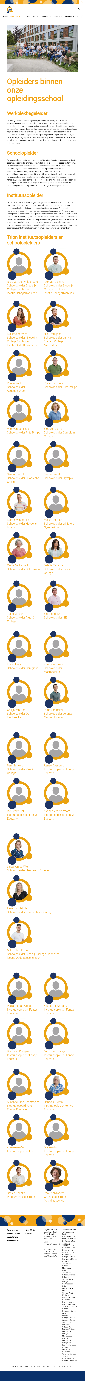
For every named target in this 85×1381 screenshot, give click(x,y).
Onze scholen (30, 16)
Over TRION (15, 16)
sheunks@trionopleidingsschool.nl (57, 1244)
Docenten (68, 16)
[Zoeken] (79, 9)
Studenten (44, 16)
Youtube (32, 1366)
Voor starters (12, 1237)
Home (5, 16)
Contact (29, 1233)
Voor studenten (13, 1233)
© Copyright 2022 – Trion (51, 1366)
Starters (56, 16)
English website (67, 1366)
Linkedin (39, 1366)
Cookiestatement (12, 1366)
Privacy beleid (24, 1366)
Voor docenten (13, 1240)
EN (81, 2)
